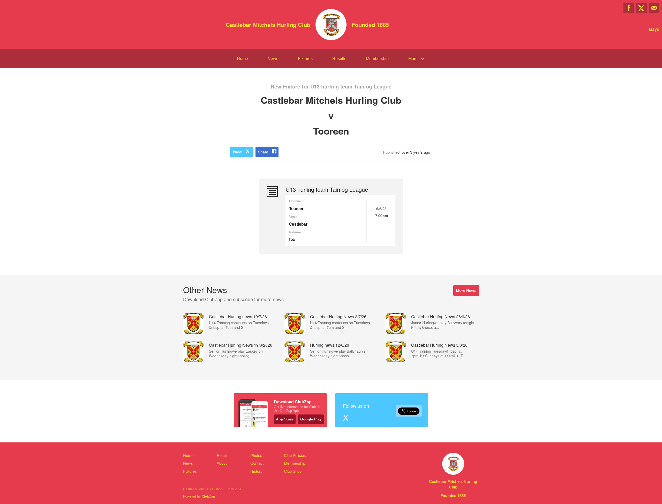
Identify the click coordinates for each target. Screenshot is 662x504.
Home (242, 58)
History (256, 471)
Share (263, 151)
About (222, 463)
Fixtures (305, 58)
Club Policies (295, 455)
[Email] (654, 8)
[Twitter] (641, 8)
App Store (285, 419)
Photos (256, 455)
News (273, 58)
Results (339, 58)
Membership (377, 58)
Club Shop (293, 471)
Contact (257, 463)
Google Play (311, 419)
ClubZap (208, 496)
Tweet (237, 151)
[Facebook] (628, 8)
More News (466, 290)
